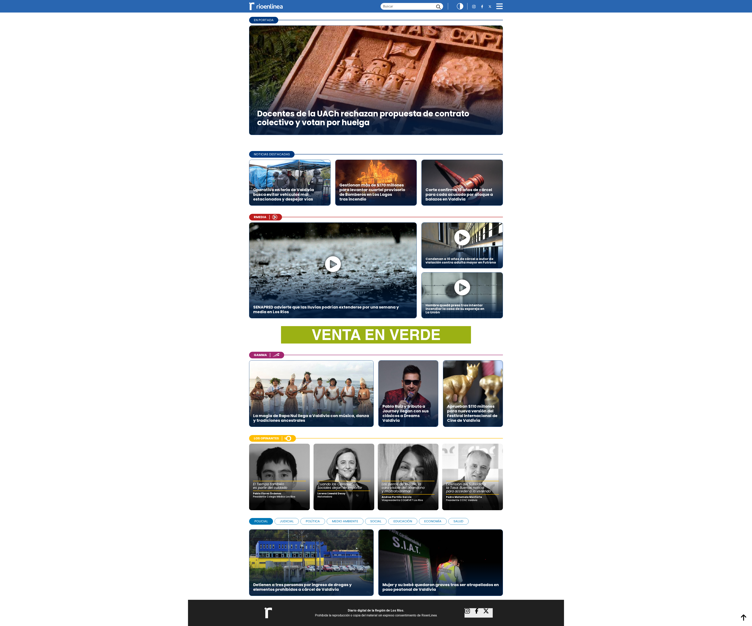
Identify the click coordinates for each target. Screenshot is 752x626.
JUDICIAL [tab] (287, 521)
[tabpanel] (376, 560)
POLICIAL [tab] (261, 521)
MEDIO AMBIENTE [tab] (345, 521)
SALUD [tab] (458, 521)
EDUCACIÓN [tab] (402, 521)
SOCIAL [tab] (375, 521)
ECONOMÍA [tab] (432, 521)
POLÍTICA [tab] (313, 521)
